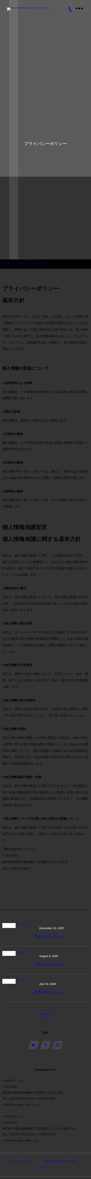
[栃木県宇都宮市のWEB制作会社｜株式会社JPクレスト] (30, 9)
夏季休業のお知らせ (49, 964)
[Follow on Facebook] (45, 1045)
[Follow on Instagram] (57, 1045)
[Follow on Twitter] (33, 1045)
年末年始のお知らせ (49, 936)
